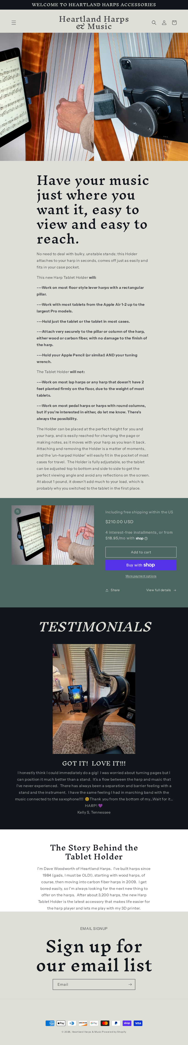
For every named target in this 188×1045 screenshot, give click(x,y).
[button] (14, 23)
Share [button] (115, 590)
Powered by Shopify (114, 1031)
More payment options (141, 576)
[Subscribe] (130, 984)
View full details (158, 590)
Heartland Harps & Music (87, 1031)
